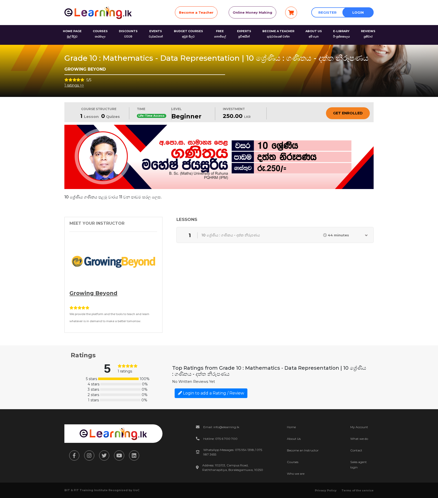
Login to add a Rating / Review (213, 393)
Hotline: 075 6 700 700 (220, 439)
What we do (359, 439)
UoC (136, 490)
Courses (292, 462)
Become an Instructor (303, 450)
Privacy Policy (326, 490)
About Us (294, 439)
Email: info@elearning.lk (221, 427)
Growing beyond (93, 293)
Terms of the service (357, 490)
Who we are (295, 473)
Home (291, 427)
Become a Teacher (196, 12)
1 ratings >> (74, 85)
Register (327, 12)
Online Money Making (252, 12)
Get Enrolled (348, 113)
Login (358, 12)
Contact (356, 450)
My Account (359, 427)
